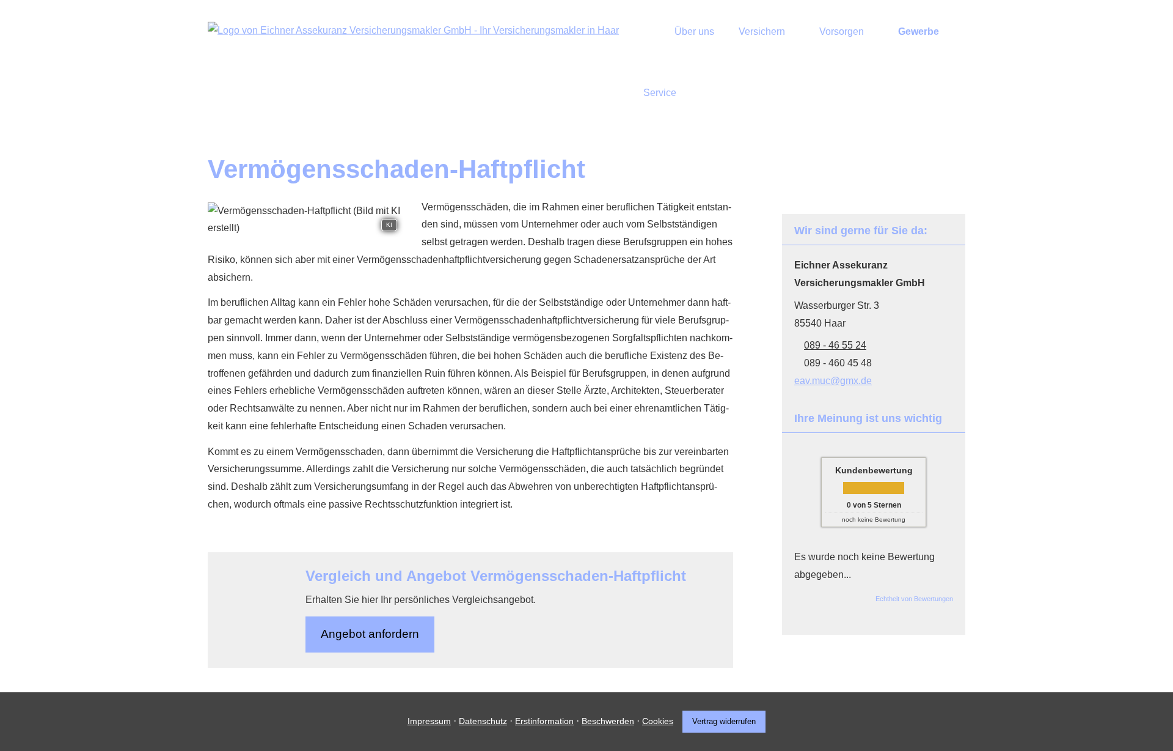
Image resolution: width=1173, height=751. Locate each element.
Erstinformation (544, 721)
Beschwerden (608, 721)
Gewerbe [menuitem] (918, 31)
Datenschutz (483, 721)
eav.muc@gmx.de (833, 381)
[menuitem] (646, 31)
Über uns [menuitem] (694, 31)
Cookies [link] (657, 721)
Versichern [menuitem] (762, 31)
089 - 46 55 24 (835, 345)
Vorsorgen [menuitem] (841, 31)
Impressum (429, 721)
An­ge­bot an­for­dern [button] (370, 633)
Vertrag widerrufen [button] (724, 721)
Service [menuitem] (659, 92)
